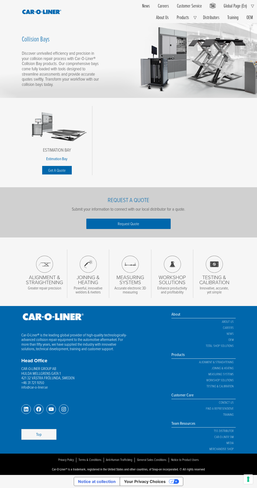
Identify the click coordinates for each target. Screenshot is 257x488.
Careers (163, 5)
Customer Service (189, 5)
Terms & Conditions (90, 459)
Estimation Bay (57, 150)
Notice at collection (97, 481)
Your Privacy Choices (145, 481)
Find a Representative (220, 408)
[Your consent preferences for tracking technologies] (248, 479)
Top (39, 434)
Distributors (211, 17)
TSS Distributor (224, 431)
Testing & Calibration (220, 386)
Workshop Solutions (220, 380)
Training (232, 17)
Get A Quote (57, 170)
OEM (249, 17)
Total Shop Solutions (220, 345)
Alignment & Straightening (216, 362)
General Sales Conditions (151, 459)
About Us (162, 17)
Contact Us (226, 402)
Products (183, 17)
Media (230, 443)
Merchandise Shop (221, 449)
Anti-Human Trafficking (119, 459)
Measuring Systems (221, 374)
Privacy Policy (66, 459)
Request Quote (128, 223)
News (146, 5)
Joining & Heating (223, 368)
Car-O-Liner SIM (224, 437)
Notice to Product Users (185, 459)
